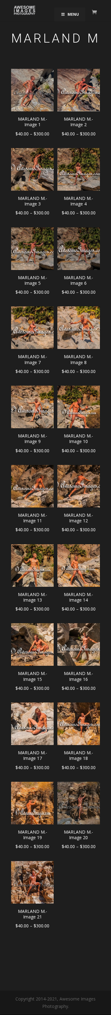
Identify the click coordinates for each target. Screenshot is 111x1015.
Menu (73, 14)
